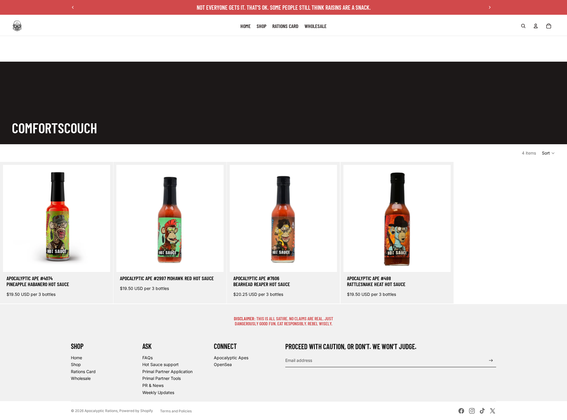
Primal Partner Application (167, 371)
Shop (76, 364)
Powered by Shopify (136, 410)
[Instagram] (471, 410)
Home (76, 357)
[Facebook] (461, 410)
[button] (548, 153)
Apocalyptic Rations (101, 410)
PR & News (153, 385)
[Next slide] (489, 7)
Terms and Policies (176, 411)
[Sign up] (491, 360)
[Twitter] (492, 410)
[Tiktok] (482, 410)
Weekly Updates (158, 392)
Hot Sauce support (160, 364)
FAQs (147, 357)
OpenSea (223, 364)
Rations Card (83, 371)
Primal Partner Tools (161, 378)
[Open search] (523, 25)
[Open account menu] (535, 25)
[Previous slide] (72, 7)
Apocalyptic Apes (231, 357)
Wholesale (81, 378)
